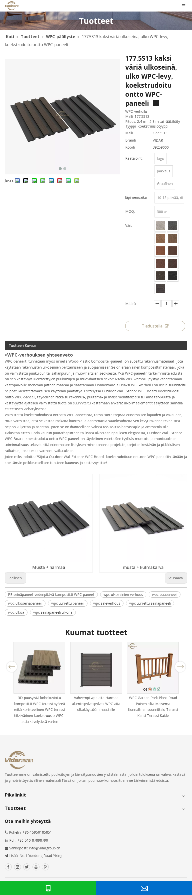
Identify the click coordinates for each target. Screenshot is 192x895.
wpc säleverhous (106, 603)
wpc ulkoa (16, 612)
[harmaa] (173, 226)
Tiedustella (152, 326)
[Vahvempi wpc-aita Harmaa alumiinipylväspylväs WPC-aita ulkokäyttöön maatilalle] (96, 667)
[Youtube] (36, 866)
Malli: (129, 133)
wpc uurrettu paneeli (67, 603)
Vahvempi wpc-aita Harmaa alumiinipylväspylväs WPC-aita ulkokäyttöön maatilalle (96, 703)
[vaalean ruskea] (160, 238)
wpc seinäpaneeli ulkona (52, 612)
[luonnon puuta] (160, 263)
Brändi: (130, 140)
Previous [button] (11, 667)
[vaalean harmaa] (160, 226)
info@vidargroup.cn (44, 848)
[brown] (173, 238)
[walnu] (173, 263)
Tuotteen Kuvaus (22, 345)
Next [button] (180, 667)
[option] (39, 683)
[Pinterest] (45, 866)
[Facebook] (8, 866)
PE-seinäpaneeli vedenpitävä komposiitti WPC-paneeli (51, 594)
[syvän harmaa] (160, 288)
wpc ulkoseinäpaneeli (25, 603)
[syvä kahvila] (173, 251)
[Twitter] (26, 866)
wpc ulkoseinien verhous (123, 594)
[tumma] (160, 276)
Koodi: (130, 147)
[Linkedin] (17, 866)
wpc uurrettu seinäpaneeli (150, 603)
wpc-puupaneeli (164, 594)
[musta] (173, 276)
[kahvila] (160, 251)
